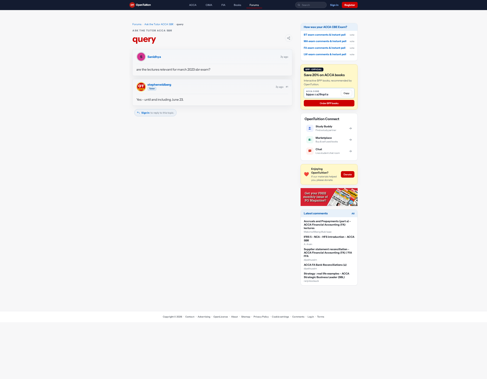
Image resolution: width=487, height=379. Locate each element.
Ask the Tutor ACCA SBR (158, 24)
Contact (189, 316)
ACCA (193, 4)
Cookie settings (280, 316)
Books (237, 4)
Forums (254, 4)
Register (350, 4)
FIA (223, 4)
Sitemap (245, 316)
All (353, 213)
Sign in (334, 4)
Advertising (204, 316)
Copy (346, 93)
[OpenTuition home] (141, 5)
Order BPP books (329, 103)
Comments (298, 316)
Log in (311, 316)
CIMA (209, 4)
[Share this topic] (288, 38)
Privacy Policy (261, 316)
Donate (348, 174)
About (234, 316)
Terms (320, 316)
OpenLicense (220, 316)
